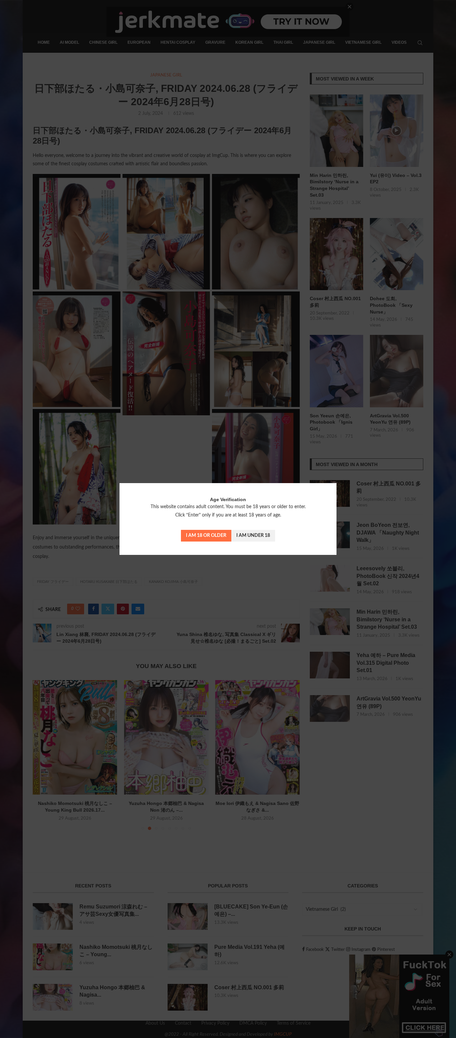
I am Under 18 (253, 535)
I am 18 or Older (206, 535)
